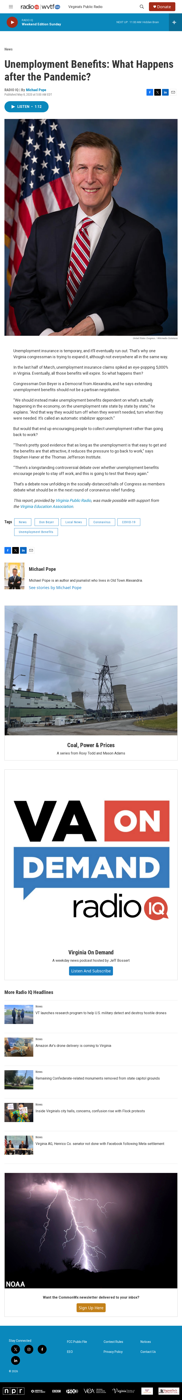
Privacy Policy (113, 1352)
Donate (164, 6)
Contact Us (148, 1352)
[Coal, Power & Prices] (91, 671)
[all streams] (175, 22)
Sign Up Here (91, 1307)
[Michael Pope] (14, 576)
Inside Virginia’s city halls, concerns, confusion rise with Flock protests (90, 1111)
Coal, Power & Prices (91, 745)
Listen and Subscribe (91, 971)
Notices (145, 1342)
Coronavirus (102, 522)
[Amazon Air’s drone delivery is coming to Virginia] (18, 1047)
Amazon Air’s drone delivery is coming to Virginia (73, 1046)
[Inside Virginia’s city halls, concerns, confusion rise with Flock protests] (18, 1112)
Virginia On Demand (91, 952)
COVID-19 (129, 522)
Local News (73, 522)
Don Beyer (46, 522)
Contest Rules (113, 1342)
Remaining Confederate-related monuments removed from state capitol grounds (98, 1078)
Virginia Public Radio (73, 500)
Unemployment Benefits (36, 532)
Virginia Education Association (46, 506)
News (8, 49)
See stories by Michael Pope (55, 587)
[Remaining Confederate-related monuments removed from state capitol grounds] (18, 1079)
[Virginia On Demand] (91, 856)
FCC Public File (77, 1342)
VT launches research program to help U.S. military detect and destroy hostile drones (101, 1013)
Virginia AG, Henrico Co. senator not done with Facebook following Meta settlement (100, 1144)
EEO (70, 1352)
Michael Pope (36, 90)
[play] (12, 22)
